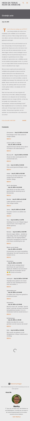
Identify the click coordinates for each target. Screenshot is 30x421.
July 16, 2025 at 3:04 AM (17, 330)
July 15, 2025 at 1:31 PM (17, 219)
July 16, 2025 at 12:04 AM (21, 278)
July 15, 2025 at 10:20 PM (19, 231)
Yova (8, 219)
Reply (9, 139)
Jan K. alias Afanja (12, 185)
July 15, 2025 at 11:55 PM (15, 263)
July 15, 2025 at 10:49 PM (15, 249)
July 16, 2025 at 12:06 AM (15, 292)
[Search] (23, 3)
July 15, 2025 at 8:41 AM (21, 132)
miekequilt (9, 278)
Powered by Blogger (16, 384)
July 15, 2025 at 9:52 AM (18, 173)
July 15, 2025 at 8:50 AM (21, 154)
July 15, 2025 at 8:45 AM (14, 144)
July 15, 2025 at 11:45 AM (18, 209)
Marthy (16, 406)
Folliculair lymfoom (8, 120)
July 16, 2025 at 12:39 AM (15, 304)
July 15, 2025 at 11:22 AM (19, 199)
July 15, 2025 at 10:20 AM (15, 187)
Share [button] (24, 120)
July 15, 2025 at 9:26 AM (17, 165)
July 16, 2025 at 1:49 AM (14, 320)
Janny (8, 209)
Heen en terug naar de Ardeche (11, 4)
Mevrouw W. (10, 154)
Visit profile (17, 417)
